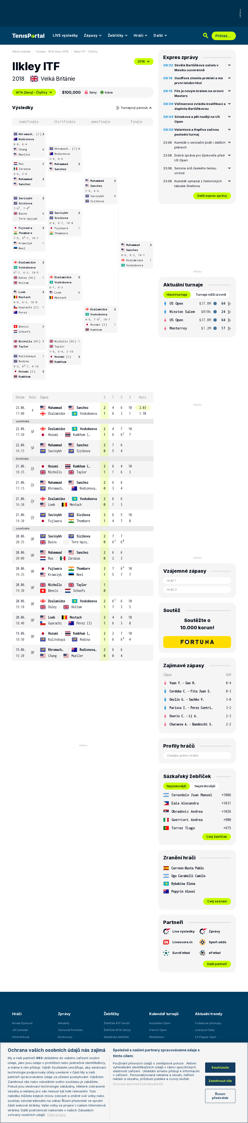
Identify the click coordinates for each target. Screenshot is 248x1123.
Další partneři (217, 964)
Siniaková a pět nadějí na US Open (197, 119)
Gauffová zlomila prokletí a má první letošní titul (198, 80)
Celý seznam (217, 901)
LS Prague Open (205, 1037)
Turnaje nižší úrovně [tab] (211, 294)
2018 (141, 61)
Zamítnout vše (220, 1081)
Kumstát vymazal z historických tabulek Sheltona (198, 183)
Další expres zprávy (212, 196)
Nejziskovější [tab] (176, 786)
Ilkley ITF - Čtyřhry (86, 51)
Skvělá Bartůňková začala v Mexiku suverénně (196, 67)
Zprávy (214, 931)
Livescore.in (182, 942)
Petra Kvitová (20, 1037)
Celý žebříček (216, 836)
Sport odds (217, 942)
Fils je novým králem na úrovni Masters (199, 93)
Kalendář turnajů (163, 1013)
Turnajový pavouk (135, 108)
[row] (83, 411)
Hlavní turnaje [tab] (177, 294)
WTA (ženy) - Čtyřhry (31, 92)
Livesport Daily (205, 1030)
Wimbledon (156, 1037)
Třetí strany (56, 1115)
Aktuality (63, 1023)
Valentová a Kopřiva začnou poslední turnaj (196, 132)
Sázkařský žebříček (116, 1037)
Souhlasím (220, 1067)
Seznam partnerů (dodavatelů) (138, 1084)
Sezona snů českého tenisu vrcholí (195, 170)
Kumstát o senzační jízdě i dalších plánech (199, 144)
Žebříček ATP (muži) (117, 1023)
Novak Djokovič (22, 1023)
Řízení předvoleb (220, 1096)
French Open (158, 1030)
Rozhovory (65, 1037)
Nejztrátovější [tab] (205, 786)
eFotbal (215, 953)
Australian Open (159, 1023)
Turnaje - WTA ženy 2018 (52, 51)
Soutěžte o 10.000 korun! (197, 624)
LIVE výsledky (65, 35)
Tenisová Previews (70, 1030)
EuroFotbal (181, 953)
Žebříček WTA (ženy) (117, 1030)
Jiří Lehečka (20, 1030)
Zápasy (91, 35)
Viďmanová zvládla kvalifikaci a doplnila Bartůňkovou (200, 106)
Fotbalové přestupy (208, 1023)
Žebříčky (116, 35)
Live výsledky (183, 931)
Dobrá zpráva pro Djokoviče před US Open (199, 157)
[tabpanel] (197, 315)
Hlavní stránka (21, 51)
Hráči (139, 35)
